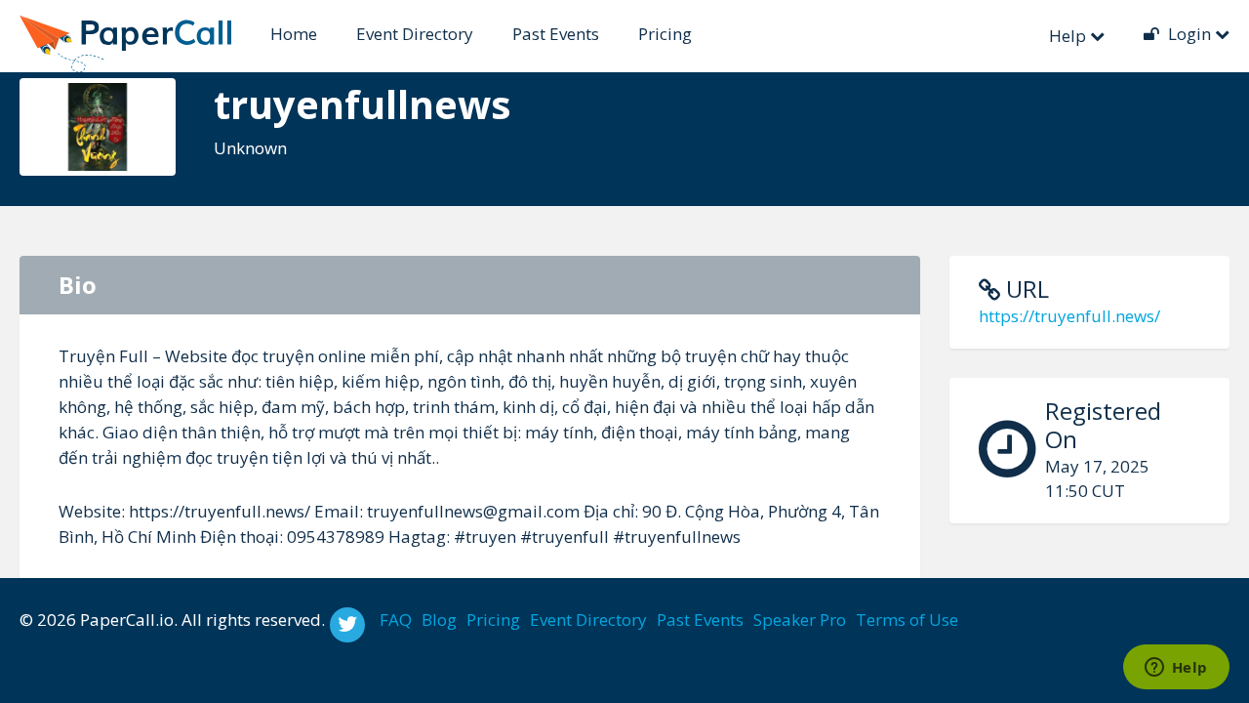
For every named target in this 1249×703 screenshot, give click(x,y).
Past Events (555, 33)
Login (1189, 33)
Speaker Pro (799, 619)
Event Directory (414, 33)
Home (293, 33)
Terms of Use (907, 619)
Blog (439, 619)
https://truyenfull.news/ (1069, 316)
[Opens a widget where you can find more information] (1175, 668)
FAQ (396, 619)
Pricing (665, 33)
